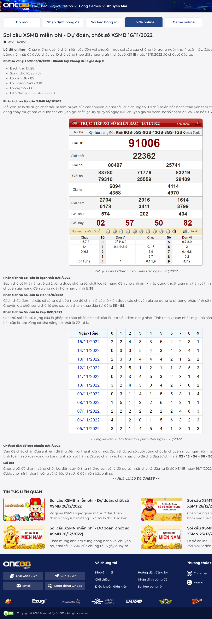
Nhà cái (123, 478)
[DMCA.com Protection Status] (8, 613)
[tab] (22, 22)
